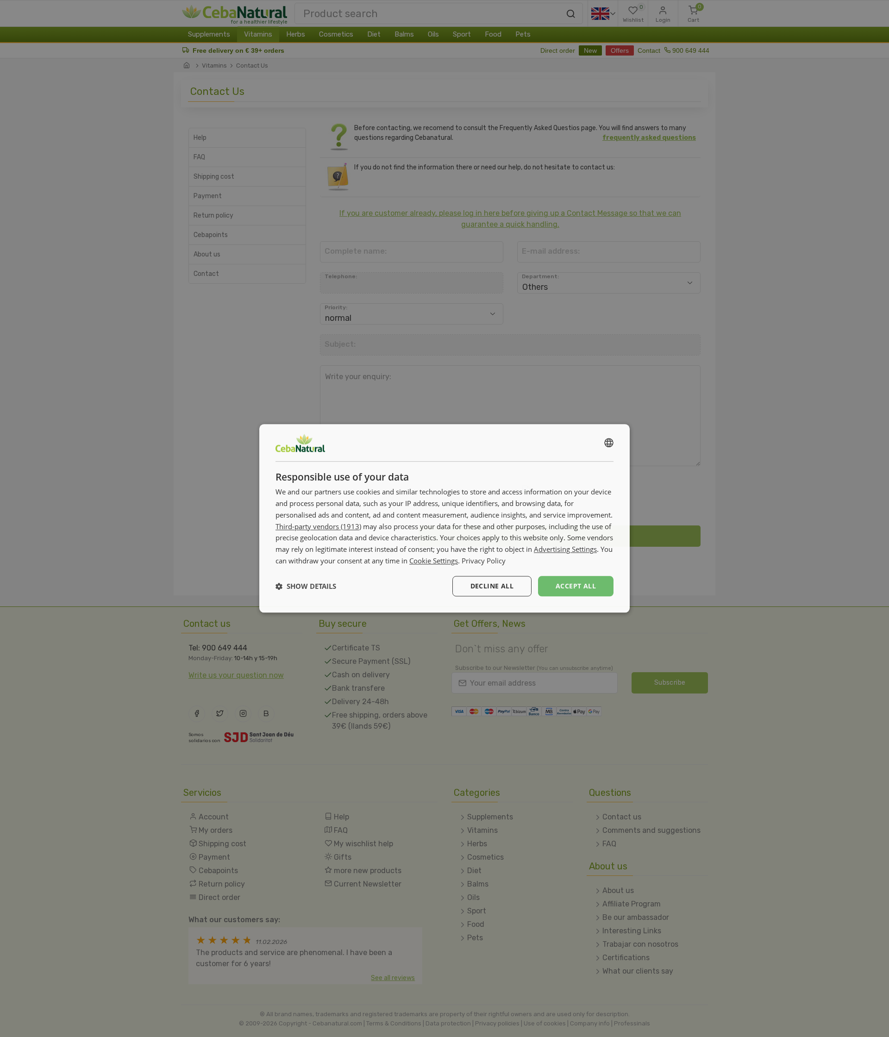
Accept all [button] (576, 585)
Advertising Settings (565, 549)
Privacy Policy (484, 560)
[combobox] (609, 442)
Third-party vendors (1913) (318, 526)
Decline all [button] (491, 585)
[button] (305, 586)
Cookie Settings (433, 560)
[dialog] (444, 518)
